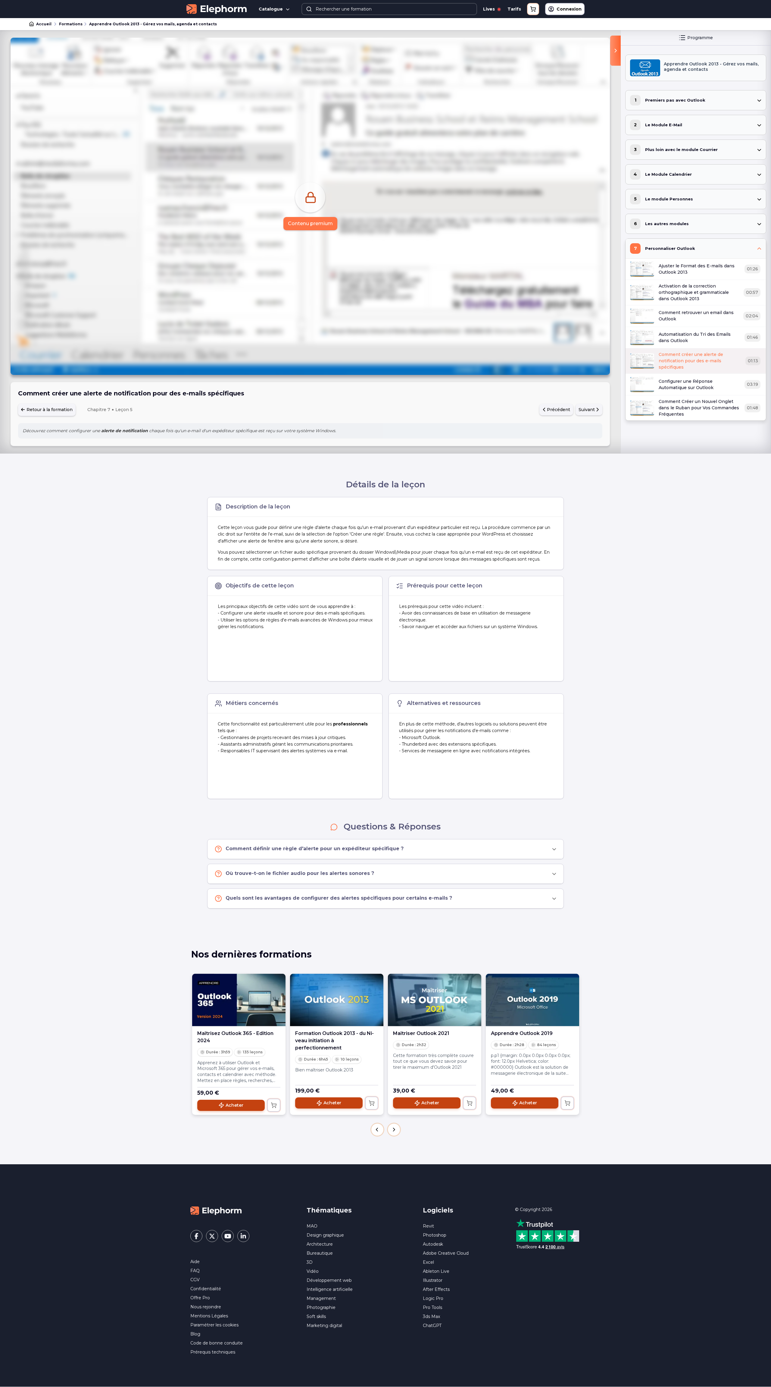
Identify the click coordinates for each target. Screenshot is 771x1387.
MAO (312, 1226)
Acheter (234, 1105)
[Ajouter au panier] (273, 1105)
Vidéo (313, 1271)
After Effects (436, 1289)
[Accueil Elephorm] (216, 1210)
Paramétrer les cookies (214, 1325)
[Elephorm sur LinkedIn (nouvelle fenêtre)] (243, 1236)
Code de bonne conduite (216, 1343)
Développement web (329, 1280)
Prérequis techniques (212, 1352)
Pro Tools (432, 1307)
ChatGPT (432, 1325)
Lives (489, 9)
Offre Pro (200, 1298)
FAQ (195, 1270)
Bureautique (320, 1253)
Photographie (321, 1307)
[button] (377, 1130)
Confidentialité (205, 1288)
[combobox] (389, 9)
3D (310, 1262)
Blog (195, 1334)
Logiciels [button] (438, 1210)
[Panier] (533, 9)
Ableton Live (436, 1271)
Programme (700, 37)
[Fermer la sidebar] (615, 51)
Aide (195, 1261)
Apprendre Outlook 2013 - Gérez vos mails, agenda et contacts (153, 24)
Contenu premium (310, 223)
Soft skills (316, 1316)
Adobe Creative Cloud (446, 1253)
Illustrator (432, 1280)
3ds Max (431, 1316)
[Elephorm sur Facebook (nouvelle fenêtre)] (196, 1236)
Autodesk (433, 1244)
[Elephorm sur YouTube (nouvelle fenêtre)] (228, 1236)
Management (321, 1298)
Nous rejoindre (205, 1307)
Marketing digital (324, 1325)
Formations (71, 24)
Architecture (320, 1244)
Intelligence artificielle (330, 1289)
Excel (428, 1262)
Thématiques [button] (329, 1210)
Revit (428, 1226)
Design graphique (325, 1235)
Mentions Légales (209, 1316)
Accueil (43, 24)
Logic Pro (433, 1298)
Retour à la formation (49, 409)
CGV (195, 1279)
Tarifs (514, 9)
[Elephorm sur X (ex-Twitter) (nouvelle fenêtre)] (212, 1236)
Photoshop (434, 1235)
